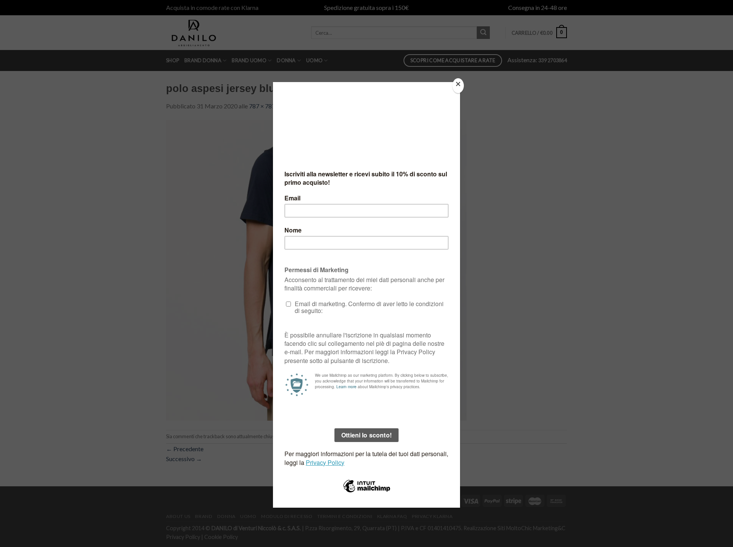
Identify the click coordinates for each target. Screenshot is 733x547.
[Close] (458, 85)
